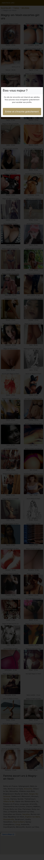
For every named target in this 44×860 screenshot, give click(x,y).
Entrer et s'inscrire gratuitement (22, 111)
